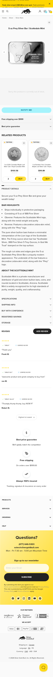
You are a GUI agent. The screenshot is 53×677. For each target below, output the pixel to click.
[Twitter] (18, 598)
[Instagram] (24, 598)
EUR (35, 651)
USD (30, 651)
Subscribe (26, 577)
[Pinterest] (40, 598)
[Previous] (4, 52)
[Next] (49, 52)
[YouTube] (34, 598)
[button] (26, 119)
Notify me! (26, 110)
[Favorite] (49, 22)
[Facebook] (13, 598)
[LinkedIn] (29, 598)
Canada (31, 645)
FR (33, 648)
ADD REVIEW (42, 331)
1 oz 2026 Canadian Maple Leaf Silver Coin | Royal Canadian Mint (14, 165)
